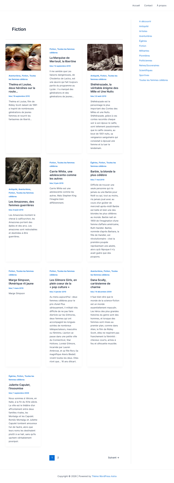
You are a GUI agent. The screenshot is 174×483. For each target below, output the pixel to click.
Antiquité (95, 76)
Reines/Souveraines (149, 65)
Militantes (144, 50)
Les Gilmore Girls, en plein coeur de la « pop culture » (63, 283)
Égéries (94, 162)
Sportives (144, 75)
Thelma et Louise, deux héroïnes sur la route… (22, 88)
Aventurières (15, 76)
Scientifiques (145, 70)
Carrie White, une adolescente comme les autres (63, 175)
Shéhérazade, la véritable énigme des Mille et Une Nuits (104, 88)
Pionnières (144, 55)
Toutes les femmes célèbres (153, 80)
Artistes (143, 31)
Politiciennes (145, 60)
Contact (148, 5)
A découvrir (145, 21)
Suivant (113, 457)
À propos (161, 5)
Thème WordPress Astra (104, 476)
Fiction (25, 76)
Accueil (136, 5)
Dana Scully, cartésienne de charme (100, 283)
